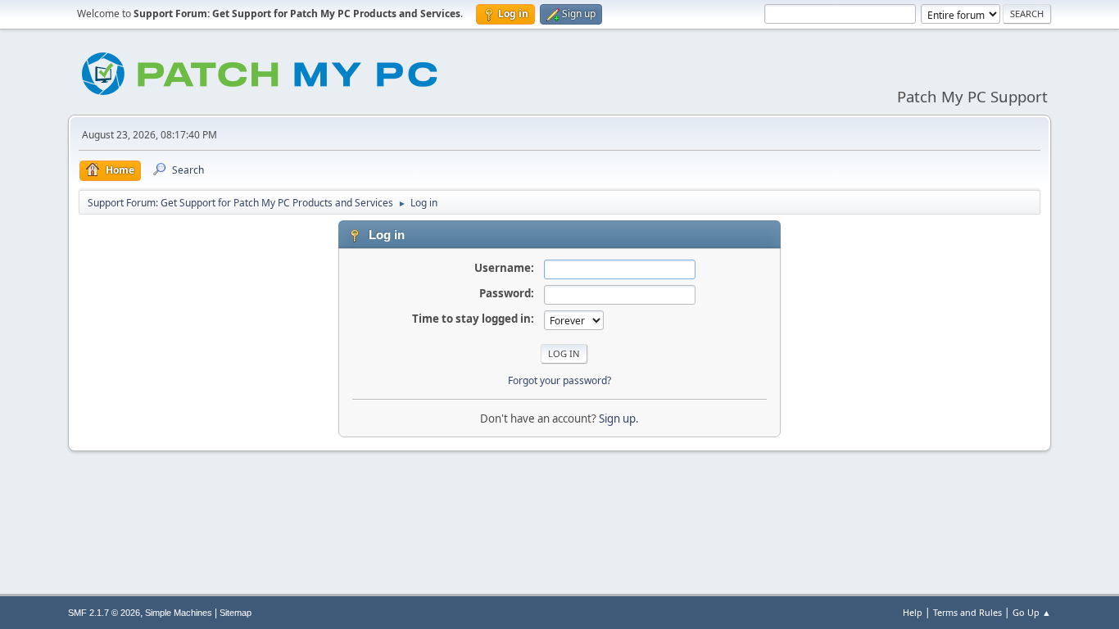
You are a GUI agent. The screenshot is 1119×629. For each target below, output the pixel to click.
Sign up (617, 418)
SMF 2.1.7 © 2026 (104, 613)
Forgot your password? (559, 380)
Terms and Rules (967, 612)
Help (912, 612)
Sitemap (235, 613)
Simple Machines (178, 613)
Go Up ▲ (1032, 612)
